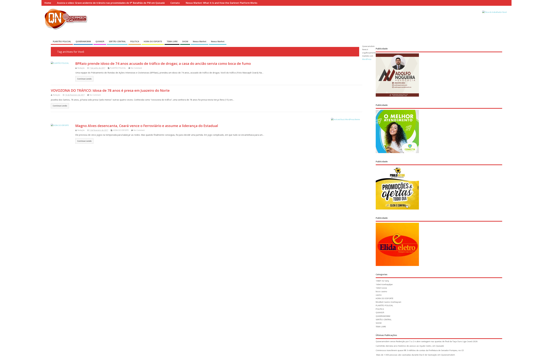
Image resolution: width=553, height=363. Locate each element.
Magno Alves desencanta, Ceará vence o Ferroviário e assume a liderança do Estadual (146, 125)
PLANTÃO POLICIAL (62, 41)
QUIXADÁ (99, 41)
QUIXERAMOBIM (83, 41)
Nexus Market (199, 41)
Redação (81, 68)
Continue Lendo (84, 79)
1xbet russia (381, 288)
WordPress (366, 59)
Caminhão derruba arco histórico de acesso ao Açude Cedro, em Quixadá (410, 346)
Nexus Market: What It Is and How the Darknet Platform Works (221, 2)
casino (379, 295)
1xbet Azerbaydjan (384, 284)
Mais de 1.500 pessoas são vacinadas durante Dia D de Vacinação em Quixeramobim (415, 354)
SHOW (185, 41)
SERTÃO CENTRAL (117, 41)
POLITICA (134, 41)
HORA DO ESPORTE (153, 41)
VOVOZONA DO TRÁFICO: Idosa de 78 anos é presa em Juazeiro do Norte (110, 90)
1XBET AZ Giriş (382, 280)
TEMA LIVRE (172, 41)
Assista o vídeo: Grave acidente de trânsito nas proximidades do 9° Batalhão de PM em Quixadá (111, 2)
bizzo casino (381, 291)
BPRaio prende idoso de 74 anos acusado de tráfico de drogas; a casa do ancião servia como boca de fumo (163, 63)
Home (47, 2)
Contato (175, 2)
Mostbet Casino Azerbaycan (388, 302)
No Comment (136, 68)
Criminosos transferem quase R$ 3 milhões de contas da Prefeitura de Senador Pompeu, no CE (420, 350)
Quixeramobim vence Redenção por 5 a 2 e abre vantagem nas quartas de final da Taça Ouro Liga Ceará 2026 (427, 341)
